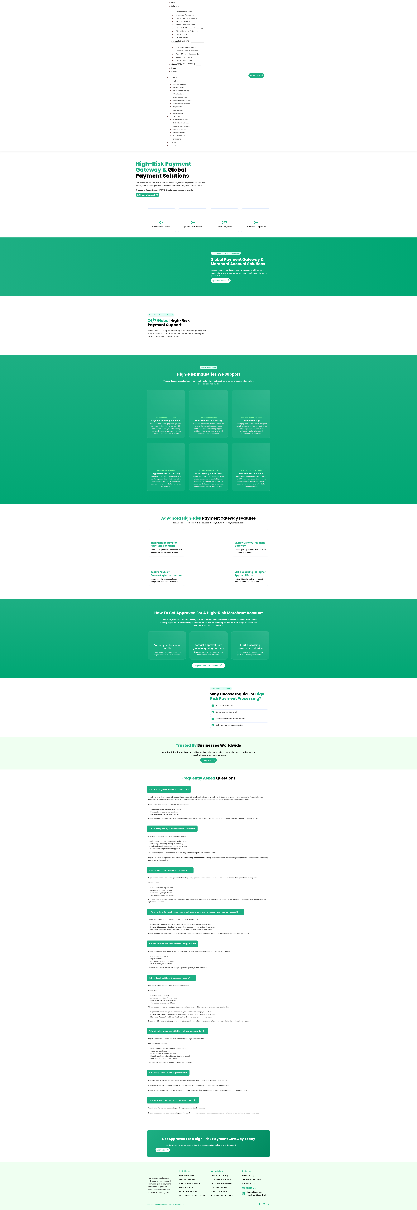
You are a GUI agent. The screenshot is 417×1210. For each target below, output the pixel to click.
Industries (176, 116)
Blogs (174, 142)
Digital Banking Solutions (181, 104)
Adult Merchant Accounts (181, 126)
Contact (175, 145)
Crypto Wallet (178, 107)
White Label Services (180, 97)
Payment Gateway (179, 84)
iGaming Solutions (179, 129)
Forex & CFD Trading (179, 136)
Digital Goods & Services (181, 123)
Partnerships (177, 139)
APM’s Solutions (178, 94)
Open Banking (178, 110)
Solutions (176, 81)
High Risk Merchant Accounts (182, 100)
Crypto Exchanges (179, 133)
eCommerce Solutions (180, 120)
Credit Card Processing (181, 91)
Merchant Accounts (179, 87)
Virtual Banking (178, 113)
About (174, 78)
